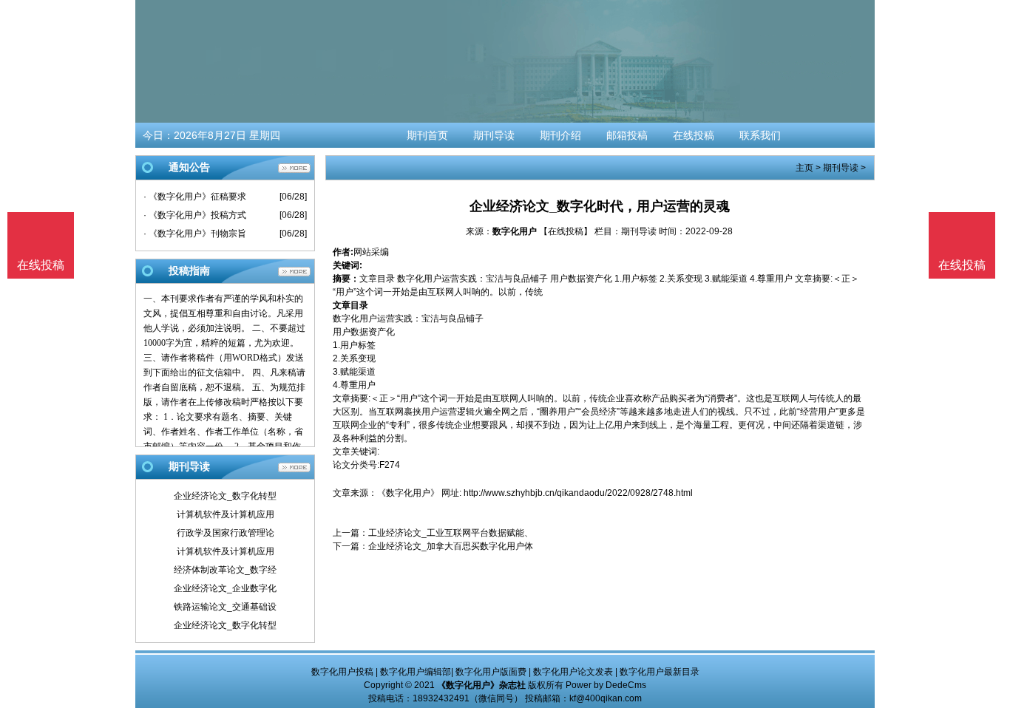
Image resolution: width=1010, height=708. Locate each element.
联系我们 (760, 135)
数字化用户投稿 (342, 672)
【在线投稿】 (565, 231)
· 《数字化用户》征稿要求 (194, 196)
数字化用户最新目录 (659, 672)
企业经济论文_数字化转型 (225, 496)
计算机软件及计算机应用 (225, 514)
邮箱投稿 (627, 135)
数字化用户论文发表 (573, 672)
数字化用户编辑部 (415, 672)
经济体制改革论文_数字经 (225, 570)
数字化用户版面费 (490, 672)
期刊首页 (427, 135)
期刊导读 (494, 135)
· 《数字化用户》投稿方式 (194, 215)
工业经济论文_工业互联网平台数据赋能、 (450, 533)
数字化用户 (514, 231)
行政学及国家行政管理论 (225, 533)
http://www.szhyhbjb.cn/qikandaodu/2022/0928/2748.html (578, 493)
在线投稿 (693, 135)
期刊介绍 (560, 135)
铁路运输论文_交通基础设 (225, 607)
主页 (804, 168)
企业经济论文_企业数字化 (225, 588)
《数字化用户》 (408, 493)
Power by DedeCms (606, 685)
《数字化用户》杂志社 (481, 685)
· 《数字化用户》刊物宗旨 (194, 233)
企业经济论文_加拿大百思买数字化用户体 (450, 546)
